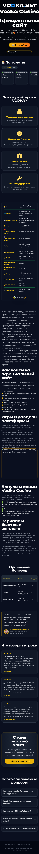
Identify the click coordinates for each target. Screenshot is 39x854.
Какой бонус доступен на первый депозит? (17, 802)
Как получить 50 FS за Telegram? (17, 811)
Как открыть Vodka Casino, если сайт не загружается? (18, 792)
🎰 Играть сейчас (19, 45)
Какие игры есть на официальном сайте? (17, 819)
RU (34, 844)
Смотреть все (9, 67)
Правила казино (9, 844)
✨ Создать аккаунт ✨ (19, 761)
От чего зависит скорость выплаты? (18, 829)
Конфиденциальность (24, 844)
